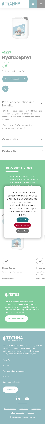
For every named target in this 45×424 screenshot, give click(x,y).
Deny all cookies (22, 225)
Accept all (22, 220)
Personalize (22, 231)
